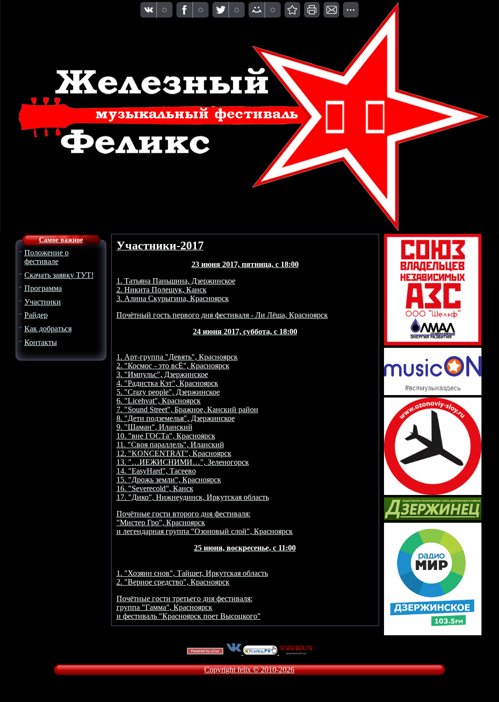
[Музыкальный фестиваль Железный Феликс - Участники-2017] (292, 10)
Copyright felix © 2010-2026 (249, 669)
